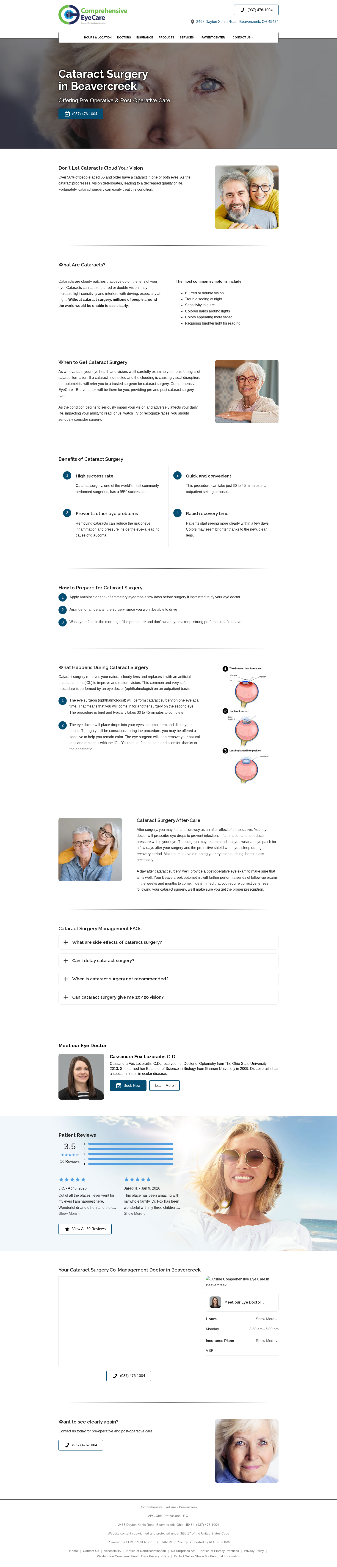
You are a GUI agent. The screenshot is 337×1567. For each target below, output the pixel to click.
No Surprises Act (183, 1551)
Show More (67, 1213)
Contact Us (242, 37)
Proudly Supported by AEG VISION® (203, 1542)
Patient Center (213, 37)
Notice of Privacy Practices (219, 1551)
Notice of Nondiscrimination (146, 1551)
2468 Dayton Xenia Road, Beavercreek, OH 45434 (237, 22)
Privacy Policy (254, 1551)
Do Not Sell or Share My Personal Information (207, 1556)
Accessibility (112, 1551)
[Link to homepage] (104, 14)
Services (187, 37)
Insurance (144, 37)
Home (73, 1551)
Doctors (124, 37)
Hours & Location (98, 37)
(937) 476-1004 (207, 1524)
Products (166, 37)
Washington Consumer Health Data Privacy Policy (133, 1556)
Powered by (140, 1542)
